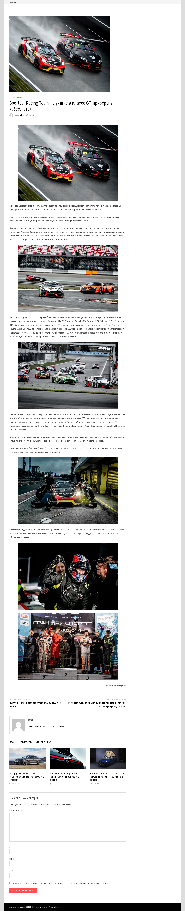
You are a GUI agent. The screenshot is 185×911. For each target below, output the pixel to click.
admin (22, 115)
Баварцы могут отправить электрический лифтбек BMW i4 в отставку (26, 776)
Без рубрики (15, 98)
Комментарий (16, 810)
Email (12, 859)
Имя (12, 847)
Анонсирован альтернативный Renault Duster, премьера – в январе (65, 776)
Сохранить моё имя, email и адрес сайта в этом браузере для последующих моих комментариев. (60, 883)
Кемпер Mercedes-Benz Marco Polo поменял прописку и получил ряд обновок (108, 776)
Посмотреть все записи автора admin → (46, 726)
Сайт (11, 871)
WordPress (48, 907)
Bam (57, 907)
